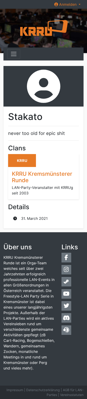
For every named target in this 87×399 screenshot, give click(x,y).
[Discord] (66, 318)
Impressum (14, 390)
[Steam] (66, 281)
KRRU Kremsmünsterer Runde (42, 177)
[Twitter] (66, 306)
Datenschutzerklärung (43, 390)
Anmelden (68, 4)
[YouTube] (66, 294)
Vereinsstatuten (72, 395)
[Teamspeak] (66, 330)
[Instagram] (66, 269)
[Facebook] (66, 257)
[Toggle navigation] (13, 54)
